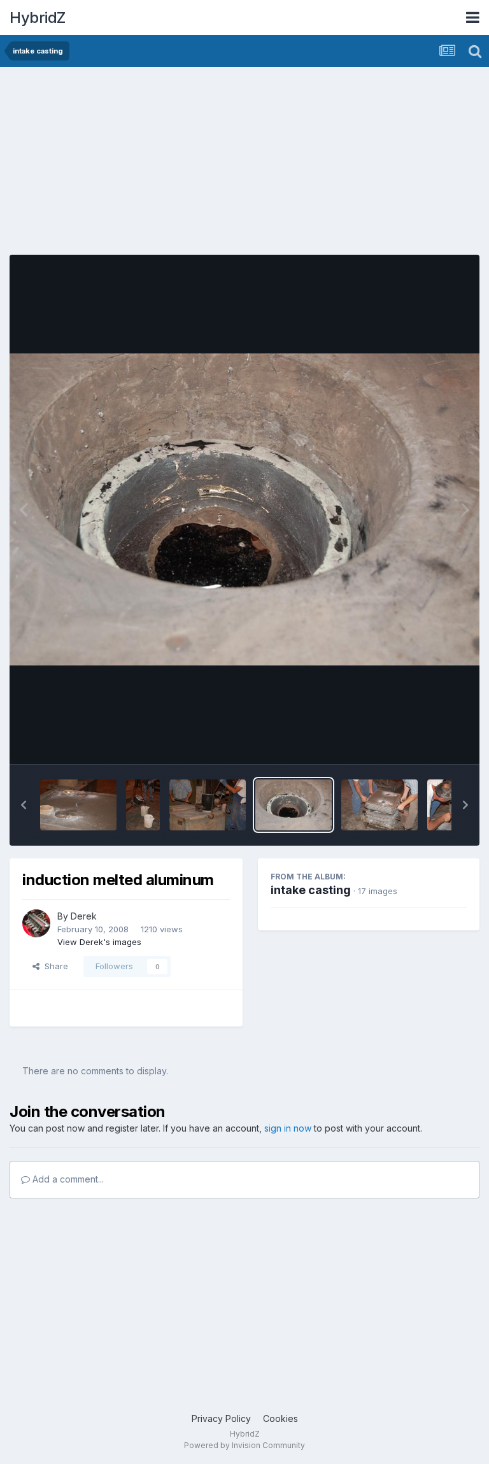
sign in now (287, 1128)
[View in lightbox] (244, 509)
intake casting (311, 890)
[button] (24, 805)
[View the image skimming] (143, 804)
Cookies (280, 1418)
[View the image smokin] (78, 804)
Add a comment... (67, 1179)
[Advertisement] (159, 165)
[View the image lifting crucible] (207, 804)
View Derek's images (99, 942)
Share (53, 966)
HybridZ (38, 17)
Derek (84, 916)
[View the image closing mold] (379, 804)
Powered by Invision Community (244, 1445)
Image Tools (426, 741)
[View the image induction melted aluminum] (293, 804)
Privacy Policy (221, 1418)
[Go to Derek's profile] (36, 923)
